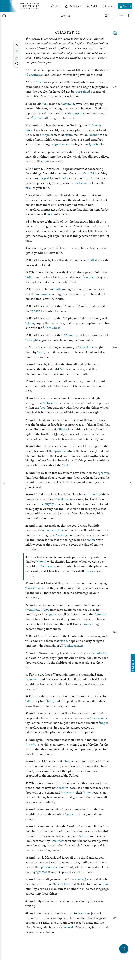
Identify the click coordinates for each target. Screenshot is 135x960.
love (67, 761)
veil (43, 408)
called (93, 260)
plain (106, 884)
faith (41, 118)
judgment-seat (50, 867)
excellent (90, 277)
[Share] (16, 63)
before (48, 403)
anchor (94, 135)
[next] (130, 483)
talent (88, 793)
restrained (83, 92)
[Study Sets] (106, 15)
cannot (41, 562)
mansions (98, 718)
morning (68, 104)
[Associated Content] (115, 33)
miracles (85, 348)
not (63, 178)
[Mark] (16, 51)
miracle (45, 294)
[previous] (4, 483)
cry (46, 104)
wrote (92, 540)
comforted (100, 653)
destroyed (74, 113)
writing (62, 535)
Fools (30, 588)
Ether (39, 82)
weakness (63, 499)
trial (29, 188)
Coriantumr (35, 75)
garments (43, 872)
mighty (49, 504)
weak (87, 624)
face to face (61, 884)
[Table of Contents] (4, 15)
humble (101, 614)
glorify (94, 144)
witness (81, 183)
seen (81, 879)
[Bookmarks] (114, 15)
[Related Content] (121, 15)
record (68, 927)
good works (62, 144)
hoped (44, 178)
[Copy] (16, 58)
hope (29, 130)
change (31, 323)
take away (68, 793)
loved (30, 745)
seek (81, 913)
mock (94, 494)
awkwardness (55, 530)
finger (63, 429)
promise (60, 451)
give (46, 610)
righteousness (74, 646)
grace (53, 614)
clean (83, 836)
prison (36, 311)
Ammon (70, 335)
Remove (32, 679)
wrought (32, 340)
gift (29, 277)
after (30, 701)
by (34, 118)
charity (63, 788)
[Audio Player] (123, 948)
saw (47, 161)
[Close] (16, 44)
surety (97, 125)
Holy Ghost (52, 328)
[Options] (128, 15)
